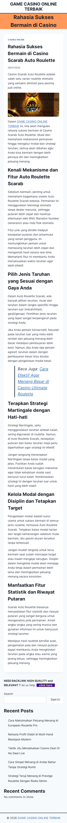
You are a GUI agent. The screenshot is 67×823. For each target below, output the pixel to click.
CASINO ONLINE (16, 39)
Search (8, 693)
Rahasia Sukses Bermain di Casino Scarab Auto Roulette (31, 53)
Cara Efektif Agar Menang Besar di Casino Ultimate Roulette (33, 381)
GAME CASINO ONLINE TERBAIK (39, 818)
